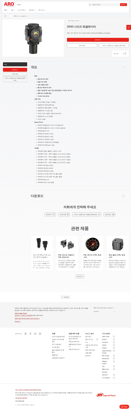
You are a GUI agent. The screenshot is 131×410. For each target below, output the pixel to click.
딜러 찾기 (88, 336)
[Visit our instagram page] (40, 333)
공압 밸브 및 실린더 (58, 358)
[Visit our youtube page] (35, 333)
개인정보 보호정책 (21, 398)
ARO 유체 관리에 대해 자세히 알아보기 (27, 318)
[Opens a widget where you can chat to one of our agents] (124, 407)
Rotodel (104, 372)
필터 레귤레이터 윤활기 (58, 351)
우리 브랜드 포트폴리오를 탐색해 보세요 (28, 390)
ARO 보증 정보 (90, 350)
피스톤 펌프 (56, 347)
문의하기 (17, 321)
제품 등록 (88, 353)
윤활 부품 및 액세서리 (75, 345)
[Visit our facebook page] (30, 333)
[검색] (90, 4)
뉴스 (86, 342)
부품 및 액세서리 (74, 341)
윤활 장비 (55, 355)
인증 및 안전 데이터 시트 (91, 346)
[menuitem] (6, 10)
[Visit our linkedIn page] (25, 333)
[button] (80, 67)
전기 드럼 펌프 (56, 344)
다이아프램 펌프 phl (58, 336)
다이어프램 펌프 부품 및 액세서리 (75, 338)
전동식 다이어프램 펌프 (58, 340)
